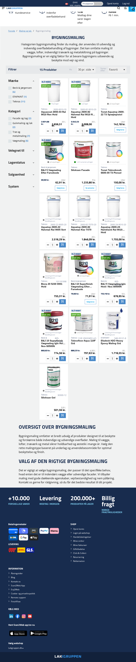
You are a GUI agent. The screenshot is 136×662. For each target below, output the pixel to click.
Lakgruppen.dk (15, 648)
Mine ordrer (78, 541)
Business (98, 3)
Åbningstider (17, 573)
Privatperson (88, 3)
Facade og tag (22, 118)
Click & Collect (79, 553)
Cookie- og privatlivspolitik (23, 593)
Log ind (125, 3)
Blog (13, 577)
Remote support (18, 597)
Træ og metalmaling (21, 134)
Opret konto (113, 3)
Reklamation (79, 561)
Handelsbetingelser (82, 537)
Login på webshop (81, 533)
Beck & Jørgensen (22, 90)
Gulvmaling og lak (22, 125)
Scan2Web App (18, 585)
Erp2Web (15, 589)
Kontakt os (16, 581)
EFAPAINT (20, 96)
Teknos (19, 101)
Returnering (78, 557)
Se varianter (90, 188)
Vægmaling (20, 140)
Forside (11, 30)
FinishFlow (15, 601)
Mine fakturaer (80, 545)
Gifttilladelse (79, 549)
